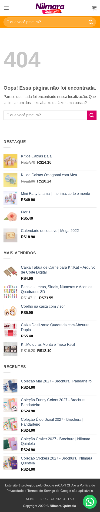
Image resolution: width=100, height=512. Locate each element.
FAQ (71, 499)
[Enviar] (91, 21)
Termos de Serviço (41, 490)
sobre (31, 499)
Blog (44, 499)
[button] (6, 8)
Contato (58, 499)
